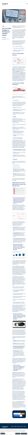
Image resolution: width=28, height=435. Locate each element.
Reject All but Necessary (24, 433)
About (22, 426)
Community (18, 426)
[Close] (27, 429)
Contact (24, 426)
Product (12, 426)
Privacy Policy (23, 431)
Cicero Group (4, 37)
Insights (15, 426)
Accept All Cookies (18, 433)
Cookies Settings (3, 433)
